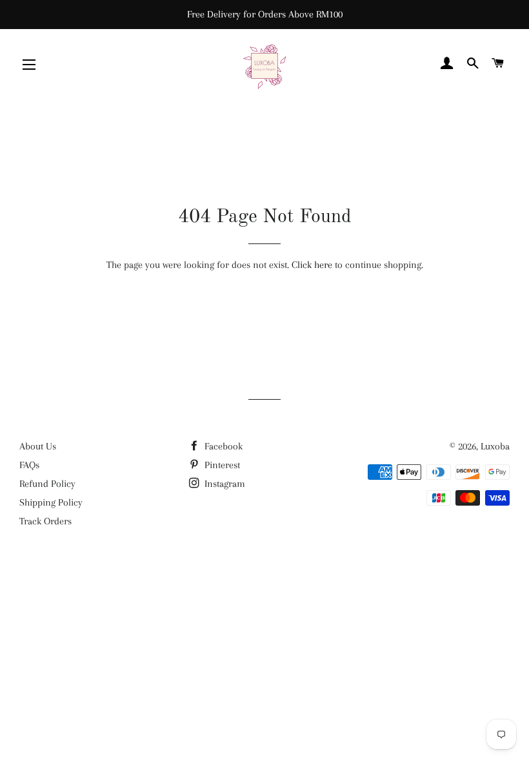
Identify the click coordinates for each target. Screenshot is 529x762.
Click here (312, 265)
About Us (37, 446)
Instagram (223, 483)
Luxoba (495, 446)
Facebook (222, 446)
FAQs (29, 465)
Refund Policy (47, 483)
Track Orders (45, 521)
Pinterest (221, 465)
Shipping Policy (51, 502)
